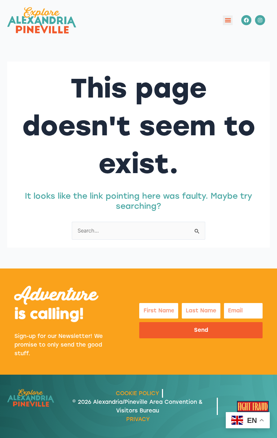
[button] (228, 20)
